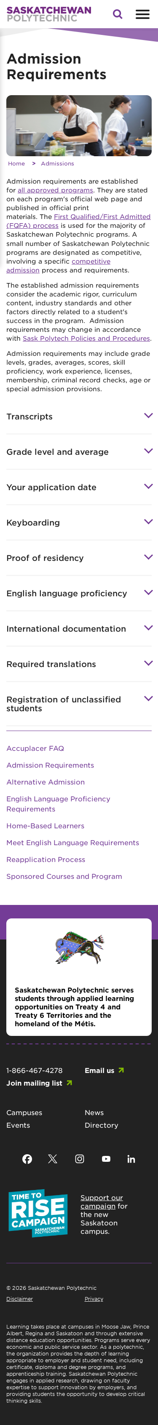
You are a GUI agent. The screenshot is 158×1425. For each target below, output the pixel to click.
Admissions (57, 163)
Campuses (24, 1112)
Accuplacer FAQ (35, 748)
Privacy (94, 1298)
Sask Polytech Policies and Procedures (86, 338)
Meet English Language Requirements (72, 842)
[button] (117, 16)
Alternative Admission (45, 781)
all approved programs (55, 190)
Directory (101, 1125)
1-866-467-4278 (34, 1070)
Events (18, 1125)
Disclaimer (19, 1298)
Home (16, 163)
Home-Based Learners (45, 825)
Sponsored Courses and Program (64, 876)
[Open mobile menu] (142, 14)
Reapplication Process (45, 859)
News (94, 1112)
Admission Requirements (50, 765)
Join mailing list (34, 1082)
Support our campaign (101, 1201)
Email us (99, 1070)
